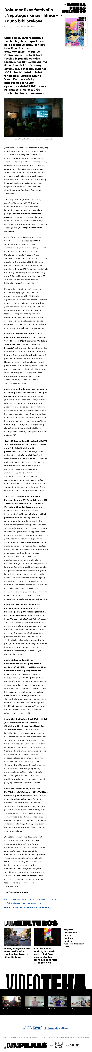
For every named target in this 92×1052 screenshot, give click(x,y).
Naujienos (34, 27)
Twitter (18, 907)
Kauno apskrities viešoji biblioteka (20, 899)
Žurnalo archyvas (77, 48)
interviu (67, 935)
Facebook (28, 907)
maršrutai (68, 938)
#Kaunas (25, 1045)
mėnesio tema (70, 933)
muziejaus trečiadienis (75, 944)
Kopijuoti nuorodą (42, 907)
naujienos (68, 930)
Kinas (23, 903)
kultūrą (56, 1028)
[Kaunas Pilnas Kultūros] (74, 12)
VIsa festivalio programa (16, 892)
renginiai (68, 941)
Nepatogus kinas (34, 903)
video (66, 947)
